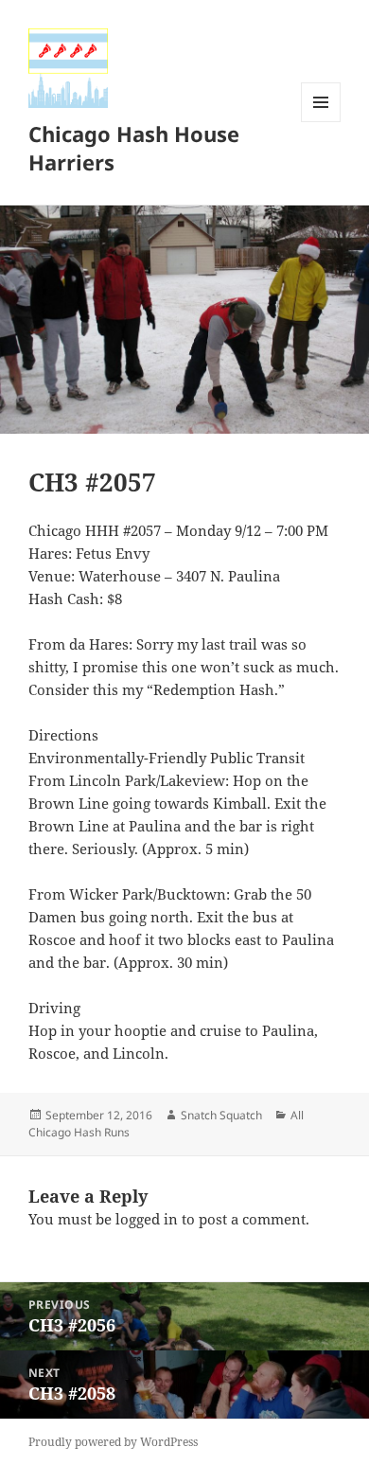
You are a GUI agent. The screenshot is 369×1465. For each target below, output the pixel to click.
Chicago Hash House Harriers (133, 147)
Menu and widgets (321, 121)
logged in (146, 1218)
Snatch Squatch (221, 1115)
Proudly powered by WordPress (113, 1442)
